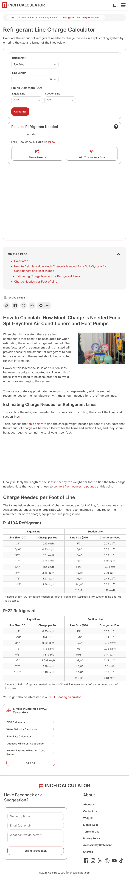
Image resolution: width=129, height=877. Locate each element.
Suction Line (52, 93)
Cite (46, 305)
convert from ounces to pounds (74, 486)
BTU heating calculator (65, 697)
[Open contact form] (116, 126)
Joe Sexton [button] (18, 297)
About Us (89, 804)
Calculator (21, 261)
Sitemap (88, 851)
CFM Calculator (15, 722)
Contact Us (90, 811)
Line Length (19, 72)
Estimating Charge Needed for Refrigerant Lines (48, 276)
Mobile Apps (90, 824)
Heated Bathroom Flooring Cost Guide (25, 752)
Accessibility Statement (97, 845)
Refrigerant (18, 57)
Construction (26, 17)
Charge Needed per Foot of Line (35, 281)
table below (35, 423)
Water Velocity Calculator (21, 729)
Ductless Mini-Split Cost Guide (25, 743)
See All (30, 762)
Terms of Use (91, 831)
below (51, 142)
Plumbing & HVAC (48, 17)
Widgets (88, 818)
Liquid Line (18, 93)
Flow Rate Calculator (18, 736)
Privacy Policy (91, 838)
